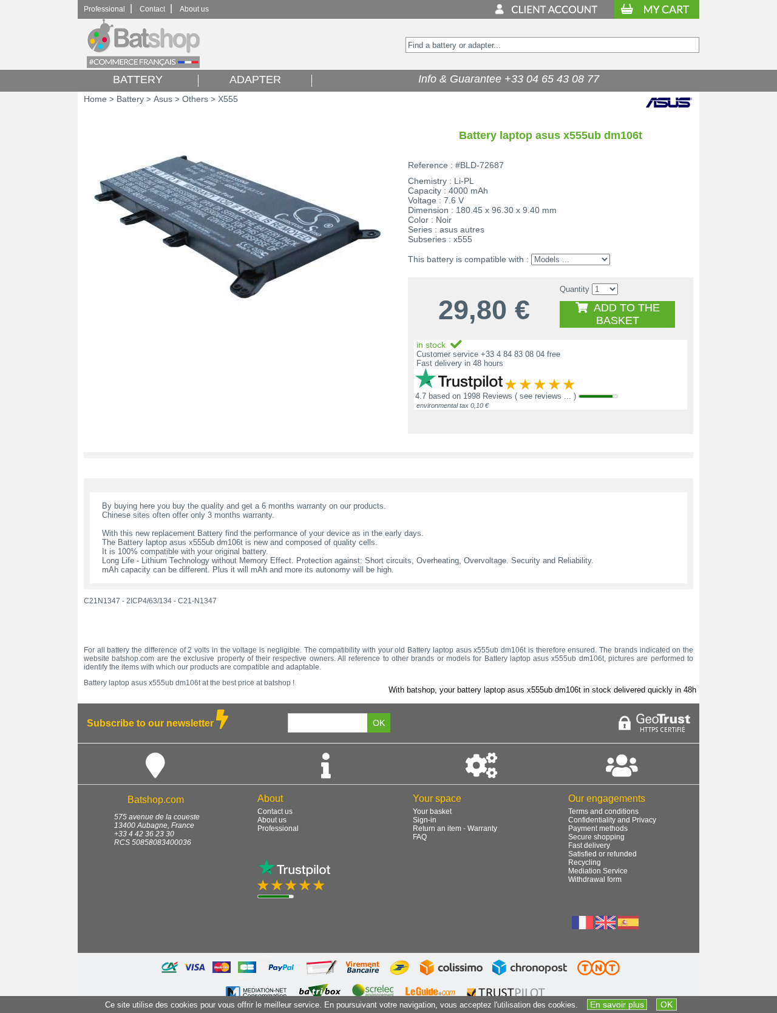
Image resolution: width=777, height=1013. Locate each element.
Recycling (584, 862)
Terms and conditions (603, 811)
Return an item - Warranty (455, 828)
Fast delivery (589, 845)
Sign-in (424, 820)
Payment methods (598, 828)
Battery (130, 99)
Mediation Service (598, 871)
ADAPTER (255, 79)
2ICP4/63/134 (149, 601)
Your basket (432, 811)
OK (666, 1004)
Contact (152, 9)
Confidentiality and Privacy (612, 820)
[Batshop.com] (143, 65)
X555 (228, 99)
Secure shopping (596, 837)
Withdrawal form (595, 879)
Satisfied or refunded (602, 854)
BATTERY (138, 79)
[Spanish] (628, 926)
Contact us (275, 811)
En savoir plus (617, 1004)
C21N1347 (102, 601)
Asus (163, 99)
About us (194, 9)
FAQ (420, 837)
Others (195, 99)
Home (95, 99)
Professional (104, 9)
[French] (582, 926)
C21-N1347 (197, 601)
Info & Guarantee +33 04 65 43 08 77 (505, 79)
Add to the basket (624, 314)
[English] (605, 926)
